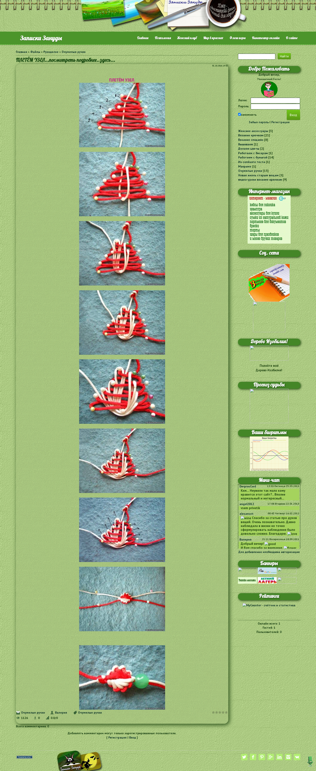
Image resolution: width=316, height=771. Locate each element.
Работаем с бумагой (252, 157)
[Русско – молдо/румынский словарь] (247, 570)
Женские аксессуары (253, 131)
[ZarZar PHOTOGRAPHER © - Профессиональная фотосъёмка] (267, 570)
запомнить (248, 115)
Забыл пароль (259, 122)
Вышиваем (245, 144)
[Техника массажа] (247, 580)
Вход (132, 737)
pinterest (262, 757)
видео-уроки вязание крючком (260, 179)
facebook (253, 757)
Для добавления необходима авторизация (269, 552)
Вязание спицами (250, 140)
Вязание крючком (251, 135)
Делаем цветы (248, 149)
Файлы (35, 52)
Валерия (61, 712)
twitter (244, 757)
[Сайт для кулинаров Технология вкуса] (287, 570)
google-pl (270, 757)
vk (297, 757)
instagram (288, 757)
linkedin (279, 757)
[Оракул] (287, 580)
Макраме (244, 166)
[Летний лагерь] (267, 580)
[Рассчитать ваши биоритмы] (269, 453)
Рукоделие (50, 52)
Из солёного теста (251, 162)
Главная (21, 52)
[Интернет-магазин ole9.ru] (269, 219)
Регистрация (117, 737)
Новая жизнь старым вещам (258, 175)
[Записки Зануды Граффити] (269, 317)
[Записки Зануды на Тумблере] (269, 282)
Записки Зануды (41, 38)
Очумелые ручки (74, 52)
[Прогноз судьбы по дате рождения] (269, 406)
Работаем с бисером (253, 153)
